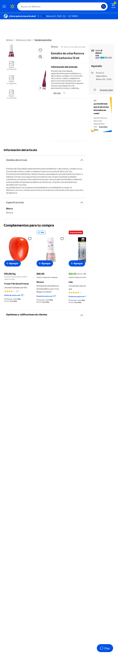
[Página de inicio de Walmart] (12, 6)
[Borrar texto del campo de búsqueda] (99, 6)
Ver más (57, 93)
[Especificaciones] (82, 202)
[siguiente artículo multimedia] (40, 88)
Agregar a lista (106, 90)
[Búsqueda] (103, 6)
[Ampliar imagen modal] (40, 56)
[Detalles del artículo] (82, 160)
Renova (54, 46)
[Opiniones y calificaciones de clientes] (82, 314)
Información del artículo (20, 150)
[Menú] (4, 6)
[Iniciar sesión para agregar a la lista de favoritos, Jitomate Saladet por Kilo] (29, 238)
